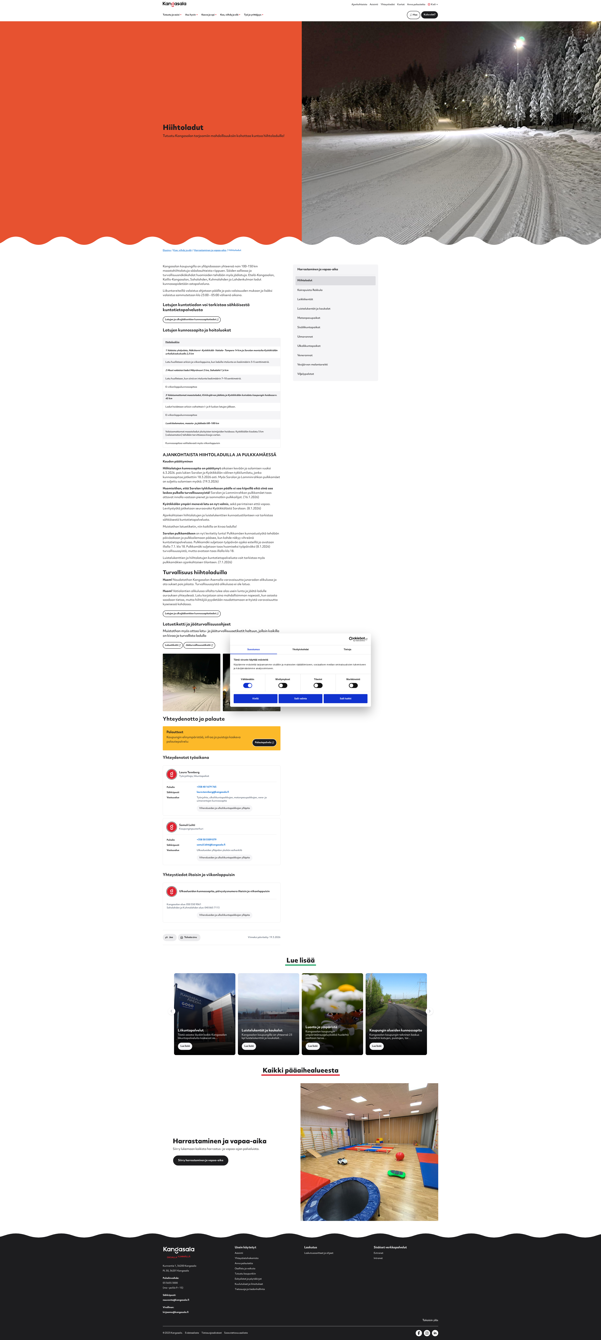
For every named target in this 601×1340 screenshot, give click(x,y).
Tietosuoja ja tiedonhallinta (250, 1289)
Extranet (378, 1253)
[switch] (282, 685)
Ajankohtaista (359, 5)
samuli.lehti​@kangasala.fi (211, 845)
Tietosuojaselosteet (211, 1333)
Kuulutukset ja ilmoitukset (249, 1284)
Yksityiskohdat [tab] (300, 649)
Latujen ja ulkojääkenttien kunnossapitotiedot (189, 320)
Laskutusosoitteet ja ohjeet (318, 1253)
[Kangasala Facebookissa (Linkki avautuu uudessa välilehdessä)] (419, 1333)
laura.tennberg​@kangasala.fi (213, 792)
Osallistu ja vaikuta (245, 1268)
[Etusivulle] (174, 4)
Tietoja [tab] (347, 649)
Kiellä (255, 698)
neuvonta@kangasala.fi (176, 1300)
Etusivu (167, 250)
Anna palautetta (416, 5)
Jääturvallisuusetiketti (197, 646)
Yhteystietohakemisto (247, 1258)
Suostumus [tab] (253, 649)
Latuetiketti (170, 646)
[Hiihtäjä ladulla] (191, 682)
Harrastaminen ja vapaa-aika (210, 250)
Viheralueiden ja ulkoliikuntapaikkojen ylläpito (224, 808)
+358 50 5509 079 (206, 840)
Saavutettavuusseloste (236, 1333)
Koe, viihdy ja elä (182, 250)
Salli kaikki (345, 698)
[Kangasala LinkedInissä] (435, 1333)
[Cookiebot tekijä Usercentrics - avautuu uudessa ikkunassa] (353, 639)
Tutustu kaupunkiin (245, 1273)
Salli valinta (300, 698)
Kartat (401, 5)
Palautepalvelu (261, 743)
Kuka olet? (429, 14)
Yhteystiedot (388, 5)
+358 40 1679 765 (206, 787)
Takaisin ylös (430, 1320)
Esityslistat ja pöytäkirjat (248, 1279)
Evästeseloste (192, 1333)
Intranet (378, 1258)
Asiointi (374, 5)
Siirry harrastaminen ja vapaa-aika (200, 1160)
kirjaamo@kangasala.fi (176, 1312)
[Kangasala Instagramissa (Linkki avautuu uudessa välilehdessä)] (427, 1333)
